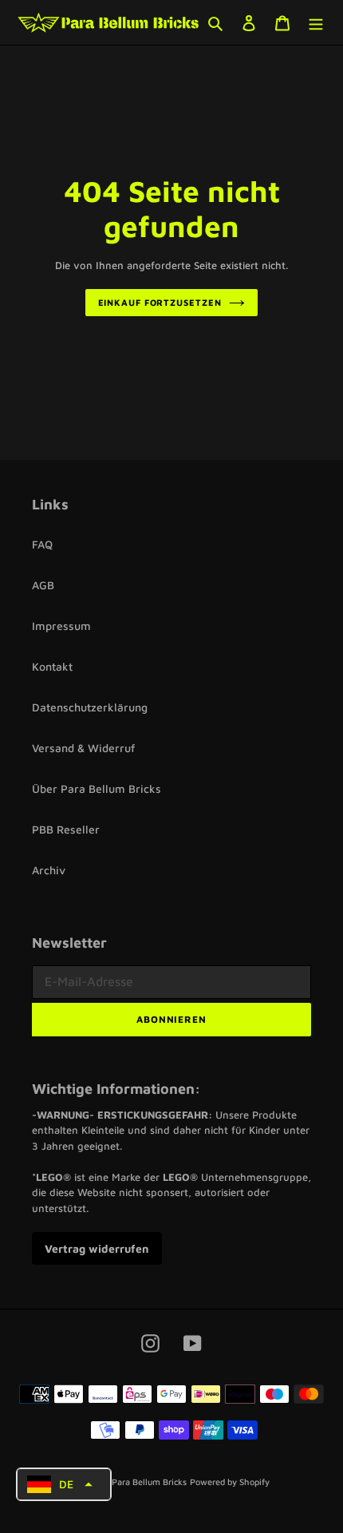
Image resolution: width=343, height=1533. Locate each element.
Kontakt (52, 666)
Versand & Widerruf (83, 748)
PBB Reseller (66, 829)
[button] (64, 1484)
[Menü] (316, 23)
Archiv (48, 870)
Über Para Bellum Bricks (96, 788)
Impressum (61, 625)
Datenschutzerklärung (90, 707)
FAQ (42, 544)
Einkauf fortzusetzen (160, 302)
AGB (43, 585)
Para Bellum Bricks (149, 1481)
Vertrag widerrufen (97, 1248)
